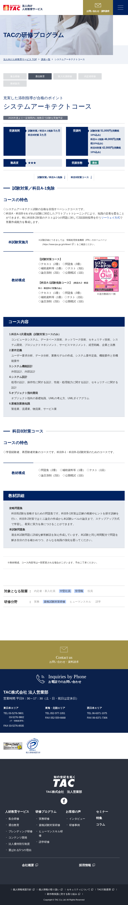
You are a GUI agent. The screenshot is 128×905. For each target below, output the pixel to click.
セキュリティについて (78, 889)
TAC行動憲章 (104, 889)
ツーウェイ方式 (110, 217)
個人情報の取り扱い (49, 889)
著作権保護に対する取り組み (62, 894)
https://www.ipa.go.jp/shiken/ (57, 244)
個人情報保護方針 (22, 889)
